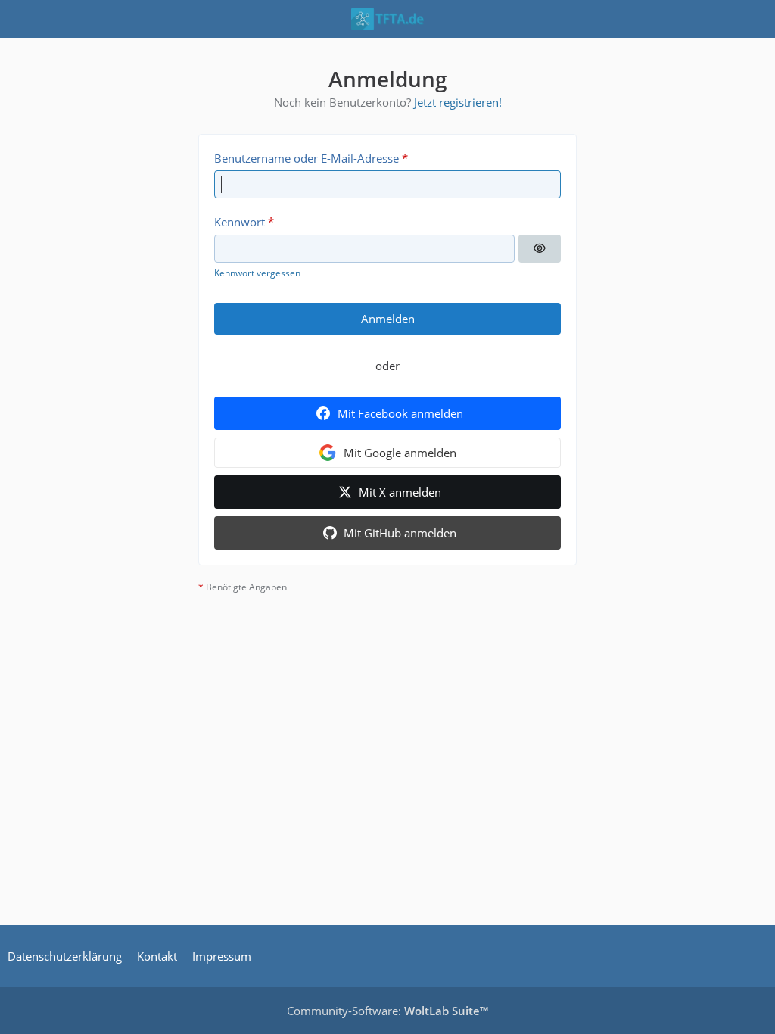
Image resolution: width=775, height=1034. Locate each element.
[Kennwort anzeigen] (539, 249)
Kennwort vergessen (257, 272)
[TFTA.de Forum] (387, 19)
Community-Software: (387, 1010)
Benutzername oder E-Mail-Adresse (306, 158)
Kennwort (239, 221)
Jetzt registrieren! (458, 102)
